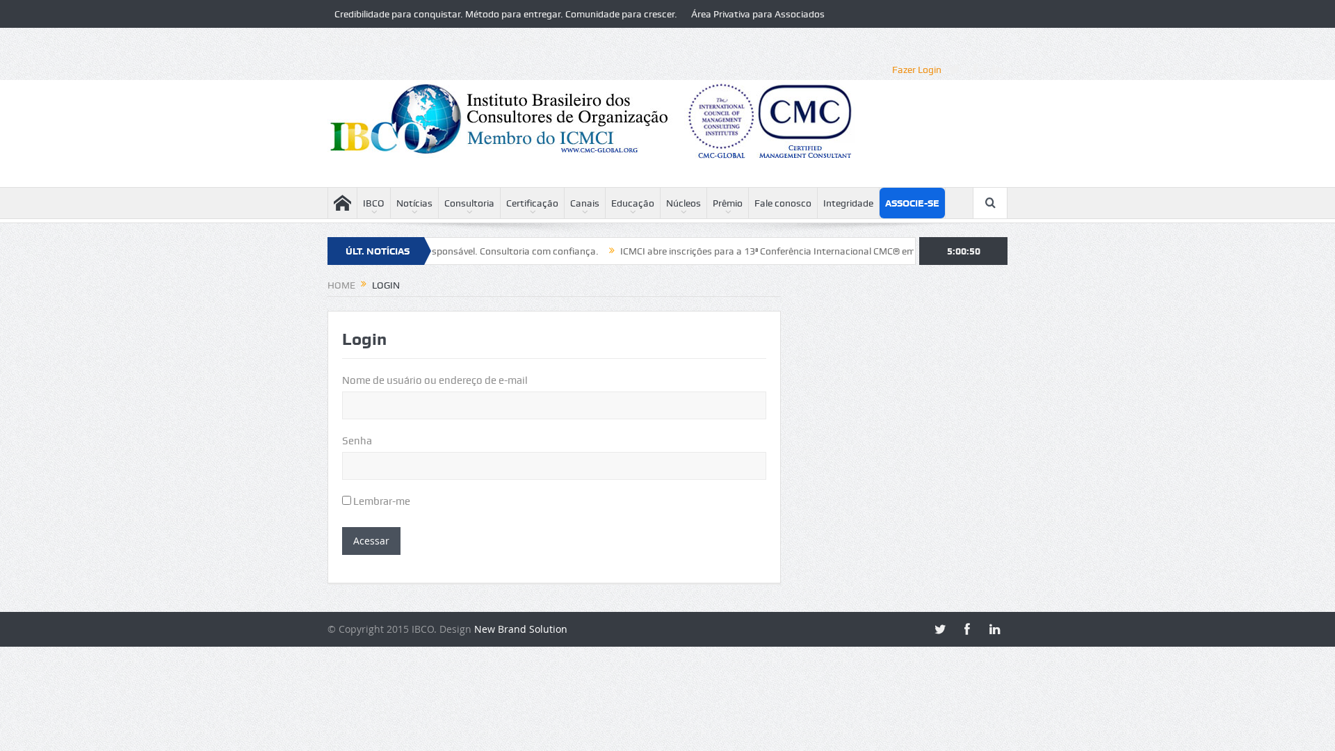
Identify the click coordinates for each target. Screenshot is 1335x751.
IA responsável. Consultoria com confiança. (485, 251)
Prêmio (728, 203)
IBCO (374, 203)
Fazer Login (916, 69)
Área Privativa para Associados (758, 13)
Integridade (848, 203)
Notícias (414, 203)
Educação (632, 203)
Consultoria (469, 203)
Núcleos (683, 203)
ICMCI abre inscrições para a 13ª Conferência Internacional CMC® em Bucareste (770, 251)
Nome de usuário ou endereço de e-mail (435, 380)
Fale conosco (782, 203)
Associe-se (912, 203)
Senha (357, 441)
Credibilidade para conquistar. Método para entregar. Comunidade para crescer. (505, 13)
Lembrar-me (380, 501)
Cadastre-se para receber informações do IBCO (435, 41)
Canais (584, 203)
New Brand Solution (520, 629)
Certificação (532, 203)
